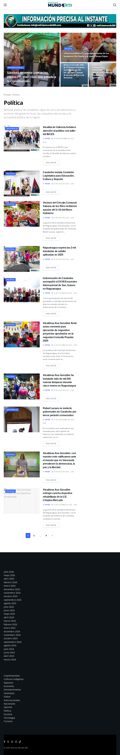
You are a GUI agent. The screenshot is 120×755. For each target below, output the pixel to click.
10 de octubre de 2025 (62, 293)
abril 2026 (9, 578)
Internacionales (15, 67)
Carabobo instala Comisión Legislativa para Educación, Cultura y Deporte (58, 176)
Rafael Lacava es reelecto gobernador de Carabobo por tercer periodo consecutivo (59, 412)
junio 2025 (9, 610)
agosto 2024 (10, 645)
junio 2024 (9, 652)
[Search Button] (114, 4)
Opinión (8, 707)
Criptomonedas (12, 675)
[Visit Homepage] (59, 5)
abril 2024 (9, 655)
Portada (7, 94)
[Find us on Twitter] (8, 742)
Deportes (8, 682)
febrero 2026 (10, 582)
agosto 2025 (10, 603)
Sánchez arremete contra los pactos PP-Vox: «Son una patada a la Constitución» (31, 77)
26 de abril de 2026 (25, 87)
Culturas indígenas (14, 679)
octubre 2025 (11, 596)
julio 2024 (9, 649)
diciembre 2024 (12, 631)
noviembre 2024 (12, 634)
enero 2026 (9, 585)
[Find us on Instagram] (12, 742)
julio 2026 (9, 571)
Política (68, 49)
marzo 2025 (10, 620)
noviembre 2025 (12, 592)
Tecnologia (9, 717)
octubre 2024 (11, 638)
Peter (11, 87)
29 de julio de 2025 (61, 184)
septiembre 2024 (12, 641)
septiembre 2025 (12, 599)
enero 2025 (9, 627)
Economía (9, 686)
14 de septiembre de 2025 (63, 138)
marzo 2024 (10, 659)
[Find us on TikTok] (20, 742)
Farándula (9, 693)
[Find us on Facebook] (4, 742)
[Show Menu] (5, 4)
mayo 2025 (9, 613)
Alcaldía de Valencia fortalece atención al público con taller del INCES (59, 131)
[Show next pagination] (52, 535)
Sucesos (8, 714)
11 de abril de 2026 (73, 62)
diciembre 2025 (12, 589)
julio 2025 (9, 606)
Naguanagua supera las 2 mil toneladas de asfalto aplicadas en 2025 (59, 251)
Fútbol (7, 696)
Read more (52, 162)
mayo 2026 (9, 575)
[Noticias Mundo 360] (60, 20)
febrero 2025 (10, 624)
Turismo (8, 721)
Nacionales (12, 128)
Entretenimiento (12, 689)
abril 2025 (9, 617)
